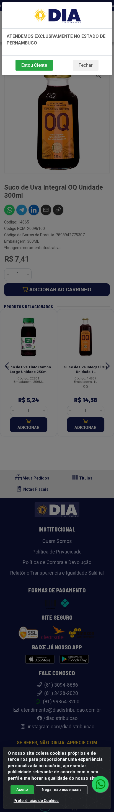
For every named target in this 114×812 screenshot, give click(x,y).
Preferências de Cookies (36, 800)
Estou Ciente (34, 65)
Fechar (86, 65)
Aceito (22, 789)
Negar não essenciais (62, 789)
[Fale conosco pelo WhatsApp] (100, 784)
